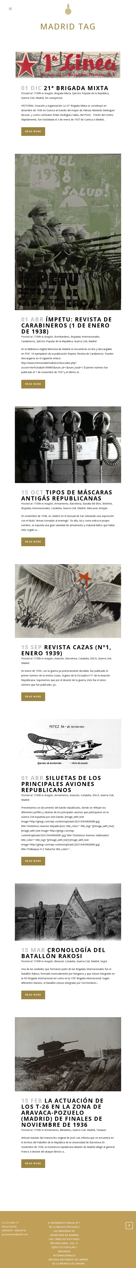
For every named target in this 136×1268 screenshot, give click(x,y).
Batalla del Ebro (92, 503)
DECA (93, 658)
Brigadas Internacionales (85, 336)
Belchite (107, 503)
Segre (103, 961)
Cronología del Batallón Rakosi (63, 953)
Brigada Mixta (62, 93)
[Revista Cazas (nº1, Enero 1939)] (68, 601)
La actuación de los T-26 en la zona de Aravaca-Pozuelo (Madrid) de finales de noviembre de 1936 (62, 1112)
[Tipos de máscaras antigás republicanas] (68, 444)
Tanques (101, 1130)
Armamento (61, 503)
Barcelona (75, 503)
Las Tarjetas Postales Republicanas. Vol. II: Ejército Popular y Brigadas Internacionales (64, 1247)
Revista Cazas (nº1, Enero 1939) (66, 650)
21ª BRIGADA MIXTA (76, 88)
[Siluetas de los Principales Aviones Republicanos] (68, 744)
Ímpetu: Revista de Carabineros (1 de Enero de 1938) (66, 325)
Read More (33, 131)
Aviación (59, 658)
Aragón (48, 93)
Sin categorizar (54, 98)
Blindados (65, 1130)
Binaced (59, 961)
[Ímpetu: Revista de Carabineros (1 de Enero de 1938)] (68, 232)
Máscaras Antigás (97, 508)
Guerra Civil (27, 98)
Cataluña (56, 508)
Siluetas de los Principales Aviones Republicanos (61, 784)
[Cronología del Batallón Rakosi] (68, 912)
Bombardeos (61, 336)
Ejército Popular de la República (90, 93)
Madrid (40, 98)
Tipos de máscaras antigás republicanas (66, 495)
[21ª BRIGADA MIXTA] (68, 65)
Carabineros (28, 341)
